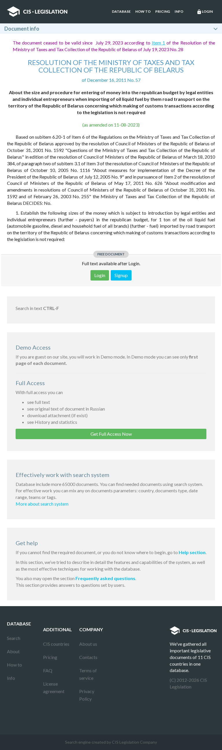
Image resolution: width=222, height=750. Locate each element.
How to (143, 11)
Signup (121, 275)
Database (121, 11)
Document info (21, 28)
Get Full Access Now (111, 434)
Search (13, 638)
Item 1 (158, 42)
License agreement (53, 687)
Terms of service (88, 674)
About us (88, 644)
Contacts (88, 657)
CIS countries (56, 644)
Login (205, 11)
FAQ (47, 670)
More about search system (42, 503)
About (13, 651)
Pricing (162, 11)
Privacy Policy (86, 694)
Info (179, 11)
